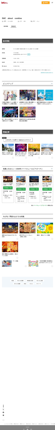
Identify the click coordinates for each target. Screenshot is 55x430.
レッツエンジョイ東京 (8, 423)
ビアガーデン (44, 205)
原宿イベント (47, 423)
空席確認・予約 (8, 187)
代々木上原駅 (40, 280)
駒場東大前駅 (30, 280)
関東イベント (22, 423)
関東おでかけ (16, 423)
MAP (29, 54)
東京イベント (34, 423)
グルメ (31, 283)
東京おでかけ (28, 423)
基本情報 (6, 41)
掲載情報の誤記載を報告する (47, 72)
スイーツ (39, 283)
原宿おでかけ (40, 423)
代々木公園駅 (20, 280)
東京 (25, 283)
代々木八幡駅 (17, 283)
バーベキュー (37, 205)
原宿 (13, 280)
